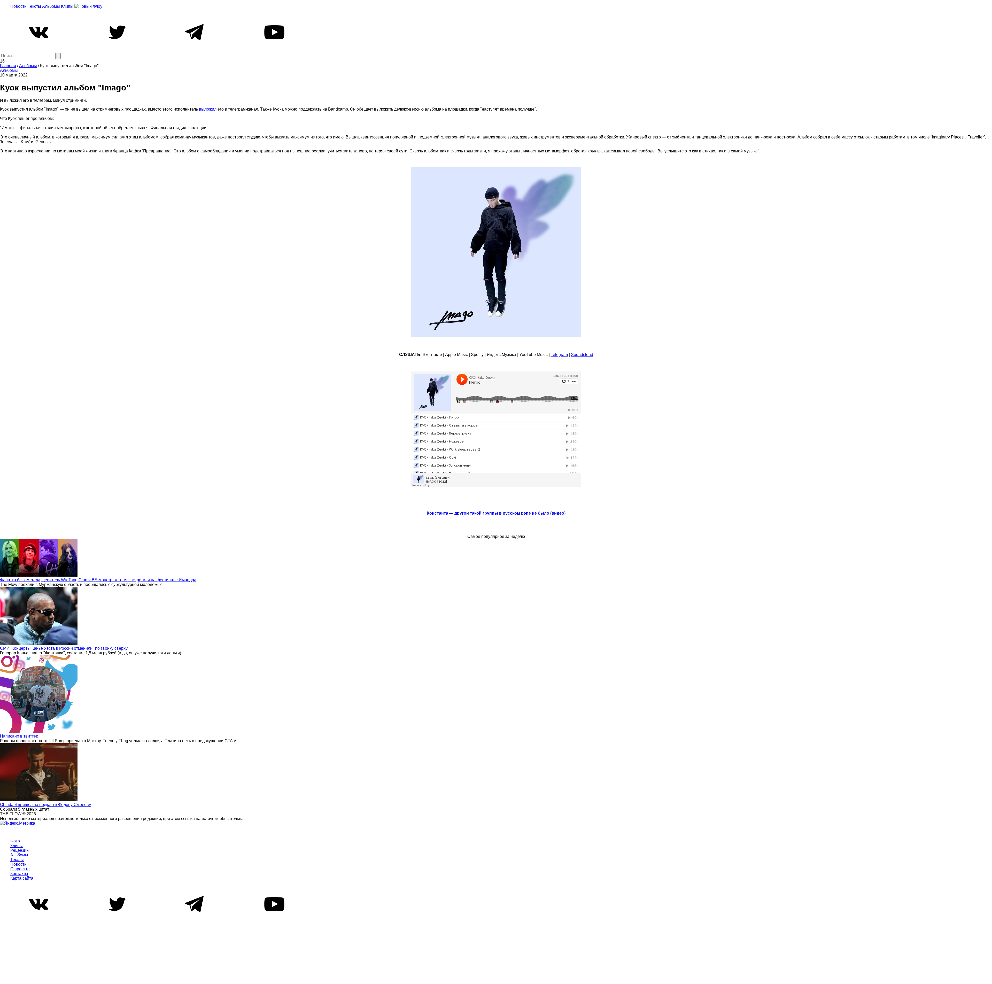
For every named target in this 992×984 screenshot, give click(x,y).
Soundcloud (582, 354)
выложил (207, 109)
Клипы (67, 6)
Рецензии (19, 850)
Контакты (19, 873)
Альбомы (51, 6)
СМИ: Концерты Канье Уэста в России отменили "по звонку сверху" (64, 648)
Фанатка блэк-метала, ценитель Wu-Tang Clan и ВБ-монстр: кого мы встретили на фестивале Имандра (98, 580)
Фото (15, 841)
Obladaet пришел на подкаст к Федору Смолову (45, 804)
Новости (18, 6)
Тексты (34, 6)
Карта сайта (21, 878)
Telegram (559, 354)
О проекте (20, 869)
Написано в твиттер (19, 736)
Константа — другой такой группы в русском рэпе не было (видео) (496, 513)
